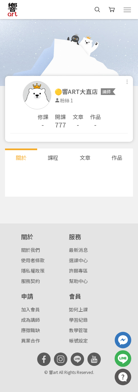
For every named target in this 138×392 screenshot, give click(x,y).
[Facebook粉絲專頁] (44, 359)
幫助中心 (78, 281)
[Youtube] (94, 359)
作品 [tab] (117, 158)
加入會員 (30, 309)
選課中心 (78, 260)
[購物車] (112, 9)
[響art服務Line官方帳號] (123, 358)
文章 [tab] (85, 158)
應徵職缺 (30, 330)
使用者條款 (33, 260)
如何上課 (78, 309)
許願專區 (78, 270)
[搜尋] (97, 9)
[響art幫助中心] (123, 377)
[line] (77, 359)
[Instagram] (60, 359)
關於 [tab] (21, 158)
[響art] (12, 9)
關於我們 (30, 250)
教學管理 (78, 330)
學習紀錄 (78, 319)
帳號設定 (78, 340)
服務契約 (30, 281)
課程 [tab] (53, 158)
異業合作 (30, 340)
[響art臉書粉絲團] (123, 340)
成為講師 (30, 319)
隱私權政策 (33, 270)
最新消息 (78, 250)
